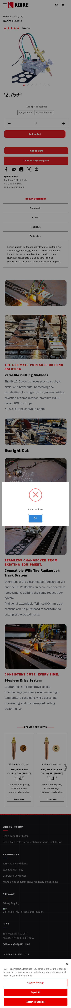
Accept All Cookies (35, 1002)
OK (35, 518)
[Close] (67, 964)
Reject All (35, 992)
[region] (35, 983)
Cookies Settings (35, 982)
